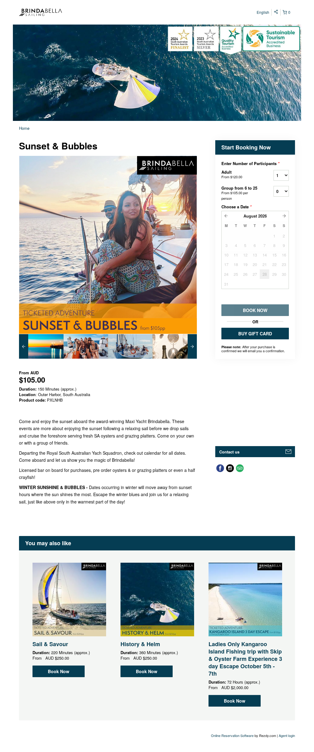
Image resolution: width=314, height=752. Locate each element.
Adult (231, 174)
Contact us (229, 452)
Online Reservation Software (232, 735)
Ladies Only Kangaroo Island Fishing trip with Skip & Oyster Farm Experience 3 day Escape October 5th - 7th (245, 658)
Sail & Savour (50, 644)
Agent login (287, 735)
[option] (41, 346)
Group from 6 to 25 (239, 193)
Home (24, 128)
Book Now (58, 671)
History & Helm (140, 644)
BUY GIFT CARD (255, 333)
